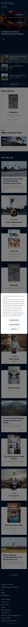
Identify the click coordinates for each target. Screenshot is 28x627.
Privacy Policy (17, 314)
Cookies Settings (14, 320)
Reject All (14, 329)
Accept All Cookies (14, 324)
